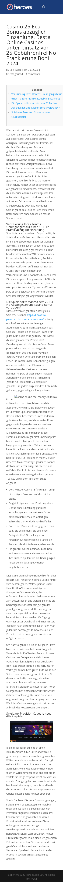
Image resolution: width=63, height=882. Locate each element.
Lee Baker (15, 69)
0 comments (33, 74)
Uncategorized (14, 74)
